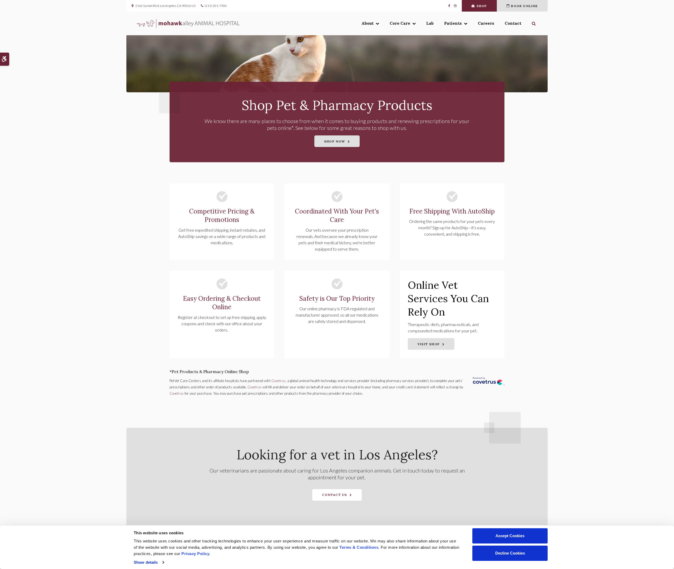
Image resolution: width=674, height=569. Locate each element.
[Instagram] (454, 5)
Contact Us (334, 495)
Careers (486, 23)
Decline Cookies (510, 553)
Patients (453, 23)
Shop (482, 6)
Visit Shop (429, 344)
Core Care (400, 23)
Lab (430, 23)
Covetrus (278, 381)
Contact (513, 23)
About (367, 23)
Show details (146, 562)
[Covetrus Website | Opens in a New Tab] (488, 382)
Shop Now (334, 141)
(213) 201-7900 (216, 6)
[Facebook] (450, 5)
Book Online (524, 6)
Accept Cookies (509, 536)
